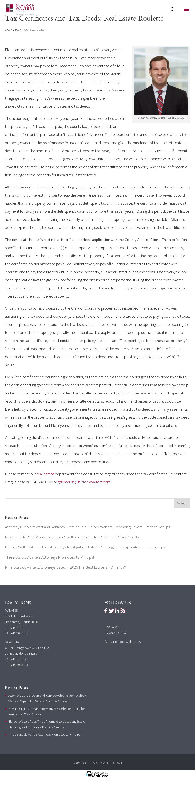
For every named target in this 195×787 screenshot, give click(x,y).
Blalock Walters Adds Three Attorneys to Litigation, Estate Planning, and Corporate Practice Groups (85, 547)
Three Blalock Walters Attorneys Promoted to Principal (49, 557)
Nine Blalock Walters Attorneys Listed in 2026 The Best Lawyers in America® (65, 567)
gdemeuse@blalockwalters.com (84, 482)
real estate (45, 473)
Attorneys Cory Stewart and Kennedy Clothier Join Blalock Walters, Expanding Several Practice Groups (87, 526)
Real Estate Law (33, 29)
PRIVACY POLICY (115, 633)
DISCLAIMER (112, 627)
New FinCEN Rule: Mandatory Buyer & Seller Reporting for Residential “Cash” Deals (72, 537)
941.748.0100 (14, 627)
